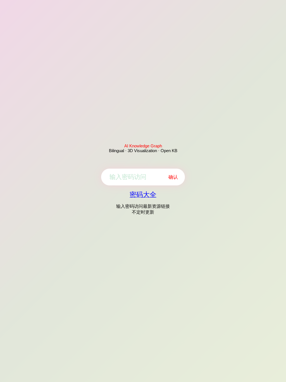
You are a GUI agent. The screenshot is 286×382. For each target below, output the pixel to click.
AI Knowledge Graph (143, 145)
